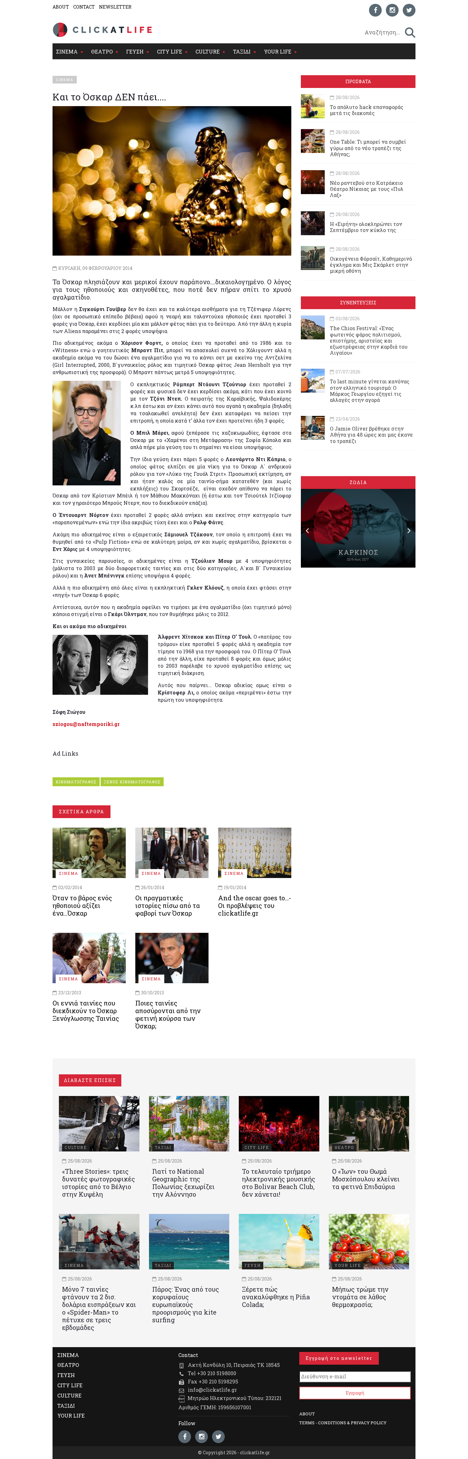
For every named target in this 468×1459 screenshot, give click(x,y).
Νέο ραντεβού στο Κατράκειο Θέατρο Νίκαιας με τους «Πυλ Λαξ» (366, 188)
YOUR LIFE (277, 51)
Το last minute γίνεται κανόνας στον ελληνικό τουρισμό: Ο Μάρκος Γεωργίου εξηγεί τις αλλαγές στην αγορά (369, 390)
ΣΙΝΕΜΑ (67, 51)
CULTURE (207, 51)
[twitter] (409, 10)
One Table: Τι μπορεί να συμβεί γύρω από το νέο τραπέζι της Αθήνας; (368, 147)
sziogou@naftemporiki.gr (86, 724)
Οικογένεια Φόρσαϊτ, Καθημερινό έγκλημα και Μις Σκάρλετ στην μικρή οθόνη (371, 264)
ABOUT (61, 7)
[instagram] (392, 10)
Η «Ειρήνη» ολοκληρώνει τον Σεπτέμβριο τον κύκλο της (366, 227)
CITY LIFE (169, 51)
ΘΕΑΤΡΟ (102, 51)
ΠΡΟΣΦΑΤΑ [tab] (358, 81)
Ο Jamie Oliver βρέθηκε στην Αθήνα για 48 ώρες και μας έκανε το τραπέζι (371, 434)
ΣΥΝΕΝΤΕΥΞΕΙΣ (358, 303)
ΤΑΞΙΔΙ (242, 51)
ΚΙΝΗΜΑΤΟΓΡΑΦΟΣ (76, 781)
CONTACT (84, 7)
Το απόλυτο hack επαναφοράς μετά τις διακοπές (366, 110)
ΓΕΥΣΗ (135, 51)
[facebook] (375, 10)
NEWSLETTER (115, 7)
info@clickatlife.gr (212, 1389)
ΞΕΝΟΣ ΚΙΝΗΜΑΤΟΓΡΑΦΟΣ (132, 781)
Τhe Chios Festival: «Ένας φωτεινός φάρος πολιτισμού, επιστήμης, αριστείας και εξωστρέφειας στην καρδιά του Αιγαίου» (369, 340)
